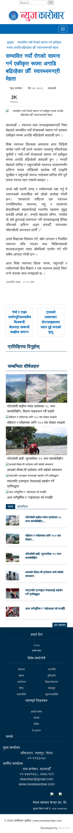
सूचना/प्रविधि (51, 694)
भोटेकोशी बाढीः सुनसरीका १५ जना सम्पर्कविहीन (35, 458)
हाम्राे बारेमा (36, 711)
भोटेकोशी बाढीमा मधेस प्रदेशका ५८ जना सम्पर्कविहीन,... (43, 519)
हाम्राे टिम (36, 634)
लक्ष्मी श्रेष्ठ (36, 650)
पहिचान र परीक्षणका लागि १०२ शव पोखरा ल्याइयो (36, 422)
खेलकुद (51, 688)
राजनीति (52, 669)
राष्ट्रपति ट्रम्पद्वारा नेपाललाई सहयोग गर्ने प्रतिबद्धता (44, 592)
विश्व (21, 688)
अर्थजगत (21, 681)
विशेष (36, 724)
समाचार (21, 669)
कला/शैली (21, 694)
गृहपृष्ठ (11, 42)
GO (51, 2)
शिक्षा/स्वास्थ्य (51, 681)
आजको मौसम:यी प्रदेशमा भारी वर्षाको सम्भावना (34, 470)
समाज (21, 675)
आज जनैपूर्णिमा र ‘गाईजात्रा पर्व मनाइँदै (30, 497)
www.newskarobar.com (37, 784)
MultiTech (64, 827)
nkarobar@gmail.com (36, 779)
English (36, 730)
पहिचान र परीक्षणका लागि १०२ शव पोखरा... (43, 537)
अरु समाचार (60, 625)
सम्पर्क (36, 717)
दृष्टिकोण (51, 675)
